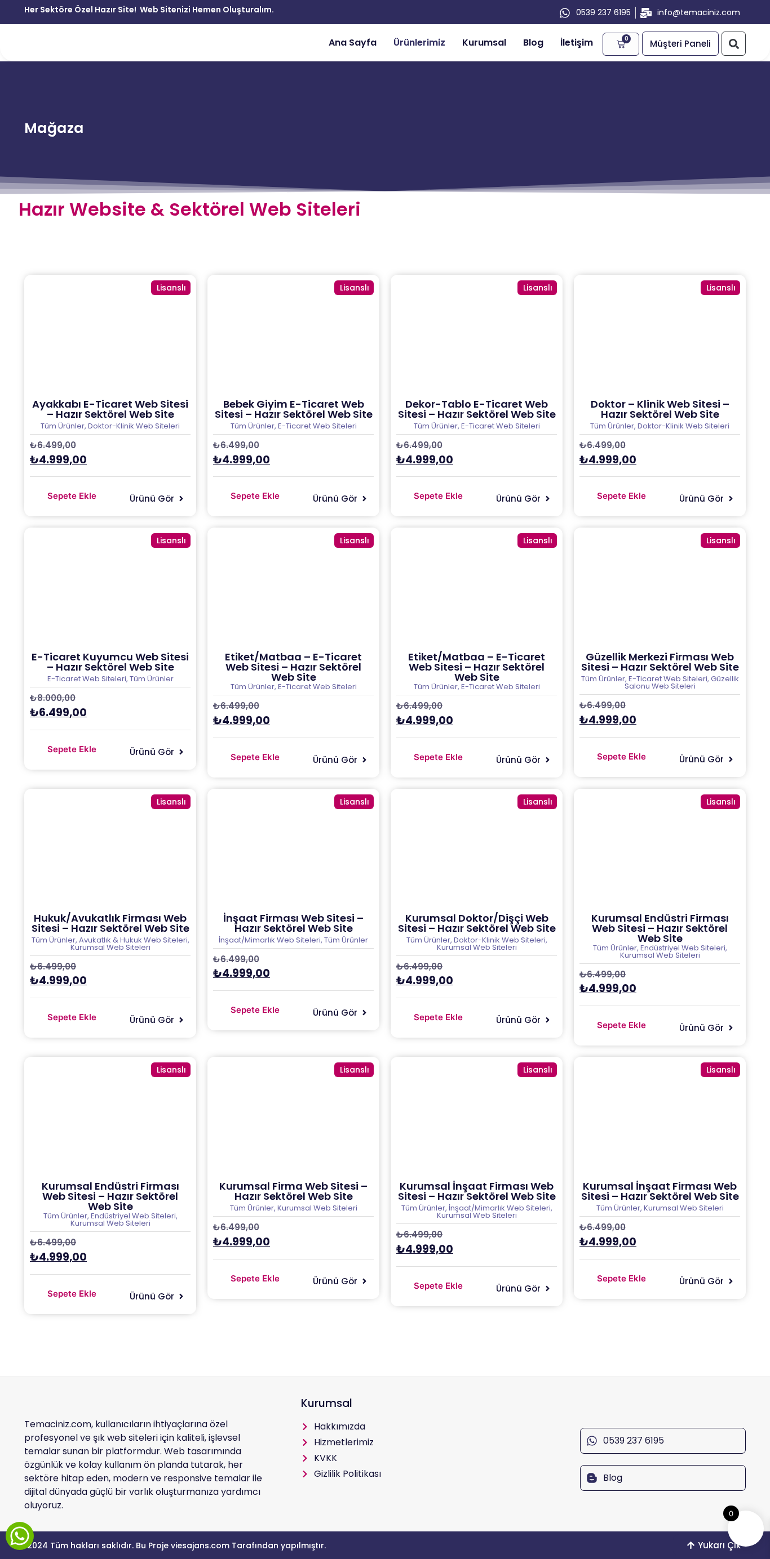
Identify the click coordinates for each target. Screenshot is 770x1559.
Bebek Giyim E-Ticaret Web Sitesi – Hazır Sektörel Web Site (294, 409)
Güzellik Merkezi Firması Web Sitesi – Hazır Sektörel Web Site (660, 662)
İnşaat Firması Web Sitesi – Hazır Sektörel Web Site (293, 923)
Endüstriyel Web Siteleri (682, 947)
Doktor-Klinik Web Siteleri (134, 426)
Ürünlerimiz (419, 42)
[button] (734, 44)
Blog (533, 42)
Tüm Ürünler (63, 426)
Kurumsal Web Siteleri (110, 947)
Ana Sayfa (353, 42)
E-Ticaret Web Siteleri (317, 426)
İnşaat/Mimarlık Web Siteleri (270, 940)
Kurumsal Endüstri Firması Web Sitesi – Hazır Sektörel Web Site (660, 928)
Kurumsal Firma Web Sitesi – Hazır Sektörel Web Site (293, 1191)
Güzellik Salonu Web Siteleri (682, 682)
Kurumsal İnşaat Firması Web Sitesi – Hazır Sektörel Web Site (477, 1191)
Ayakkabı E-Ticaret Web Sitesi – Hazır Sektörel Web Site (110, 409)
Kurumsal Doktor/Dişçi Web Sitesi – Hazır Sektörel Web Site (477, 923)
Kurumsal (484, 42)
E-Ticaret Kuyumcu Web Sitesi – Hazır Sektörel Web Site (110, 662)
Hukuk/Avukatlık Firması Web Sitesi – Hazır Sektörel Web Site (110, 923)
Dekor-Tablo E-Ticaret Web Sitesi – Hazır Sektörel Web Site (477, 409)
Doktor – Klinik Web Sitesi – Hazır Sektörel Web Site (660, 409)
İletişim (576, 42)
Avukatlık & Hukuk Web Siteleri (133, 940)
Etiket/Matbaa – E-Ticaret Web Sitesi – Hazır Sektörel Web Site (293, 667)
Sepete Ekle (71, 496)
